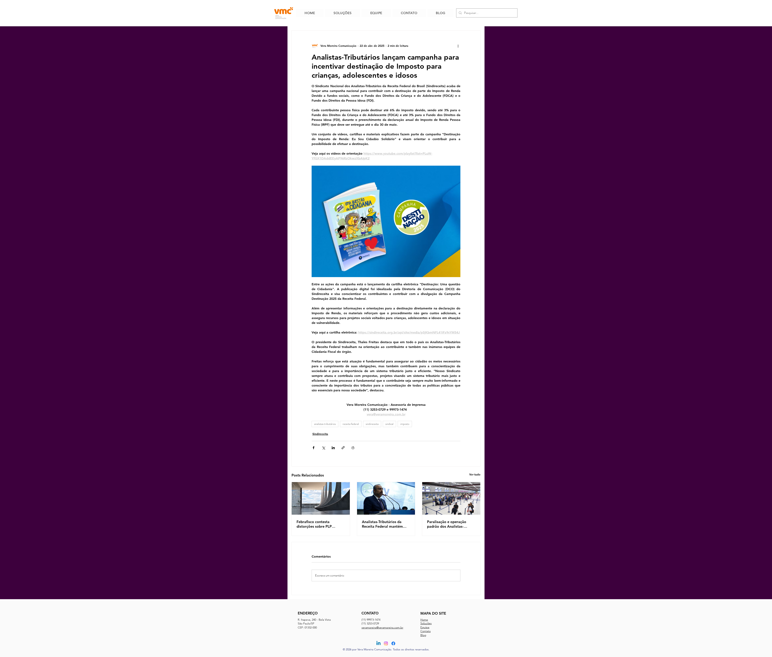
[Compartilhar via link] (343, 448)
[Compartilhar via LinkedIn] (333, 448)
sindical (389, 424)
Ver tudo (474, 474)
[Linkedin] (378, 643)
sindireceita (372, 424)
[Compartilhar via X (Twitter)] (323, 448)
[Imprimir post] (353, 448)
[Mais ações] (458, 45)
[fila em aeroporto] (451, 498)
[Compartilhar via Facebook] (313, 448)
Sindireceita (320, 434)
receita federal (351, 424)
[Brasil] (321, 498)
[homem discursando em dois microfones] (386, 498)
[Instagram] (385, 643)
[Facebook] (393, 643)
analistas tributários (325, 424)
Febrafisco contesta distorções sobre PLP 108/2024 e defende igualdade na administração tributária (320, 524)
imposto (404, 424)
